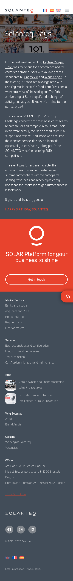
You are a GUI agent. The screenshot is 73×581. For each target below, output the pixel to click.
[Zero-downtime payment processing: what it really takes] (10, 386)
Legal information (14, 568)
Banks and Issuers (16, 305)
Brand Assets (13, 424)
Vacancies (11, 448)
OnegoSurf (31, 77)
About (9, 419)
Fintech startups (15, 317)
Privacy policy (33, 568)
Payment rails (13, 322)
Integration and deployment (22, 351)
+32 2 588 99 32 (15, 494)
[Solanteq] (19, 10)
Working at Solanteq (18, 442)
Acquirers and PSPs (17, 311)
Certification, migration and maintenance (30, 362)
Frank (55, 87)
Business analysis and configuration (27, 346)
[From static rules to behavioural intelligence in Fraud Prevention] (10, 399)
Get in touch (36, 279)
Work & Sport (53, 77)
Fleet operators (14, 328)
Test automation (15, 357)
